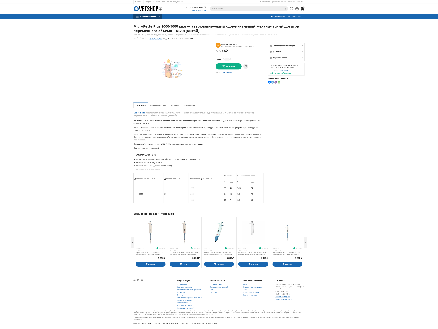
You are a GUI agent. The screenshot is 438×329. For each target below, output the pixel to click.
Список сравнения (250, 295)
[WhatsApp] (279, 82)
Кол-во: (219, 59)
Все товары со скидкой (219, 287)
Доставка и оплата (279, 2)
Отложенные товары (251, 292)
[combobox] (249, 8)
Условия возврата (184, 303)
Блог (211, 290)
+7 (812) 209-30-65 (281, 70)
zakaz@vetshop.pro (198, 10)
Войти (245, 284)
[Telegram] (272, 82)
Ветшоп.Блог (296, 17)
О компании (265, 2)
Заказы (245, 290)
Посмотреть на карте (283, 299)
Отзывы (300, 2)
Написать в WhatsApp (282, 73)
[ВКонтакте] (269, 82)
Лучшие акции (279, 17)
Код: (165, 38)
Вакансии (213, 292)
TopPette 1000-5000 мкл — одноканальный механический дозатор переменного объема (219, 253)
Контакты (291, 2)
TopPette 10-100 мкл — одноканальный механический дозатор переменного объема (184, 253)
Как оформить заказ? (185, 308)
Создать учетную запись (252, 287)
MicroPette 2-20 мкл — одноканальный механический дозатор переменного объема (252, 253)
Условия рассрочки (184, 305)
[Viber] (275, 82)
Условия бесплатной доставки (189, 290)
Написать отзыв (155, 38)
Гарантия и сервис (184, 300)
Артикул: (177, 38)
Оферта (180, 295)
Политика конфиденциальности (189, 297)
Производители (216, 284)
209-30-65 (194, 7)
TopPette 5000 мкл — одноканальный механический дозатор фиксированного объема (287, 253)
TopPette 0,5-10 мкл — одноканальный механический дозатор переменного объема (149, 253)
